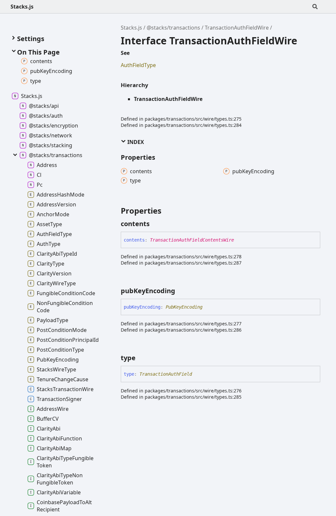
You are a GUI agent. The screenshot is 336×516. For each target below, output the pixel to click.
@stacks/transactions (173, 27)
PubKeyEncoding (184, 307)
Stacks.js (21, 6)
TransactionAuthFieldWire (237, 27)
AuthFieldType (138, 65)
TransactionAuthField (165, 374)
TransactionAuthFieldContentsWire (192, 240)
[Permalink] (155, 224)
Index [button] (135, 142)
